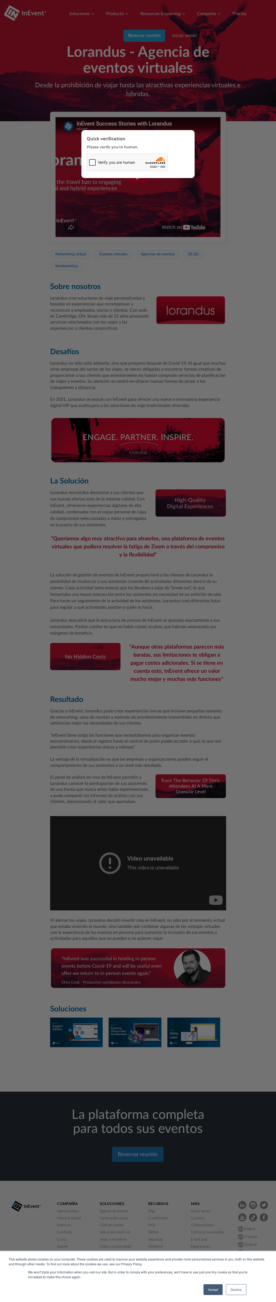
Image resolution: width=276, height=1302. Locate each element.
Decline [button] (236, 1289)
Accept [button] (213, 1289)
